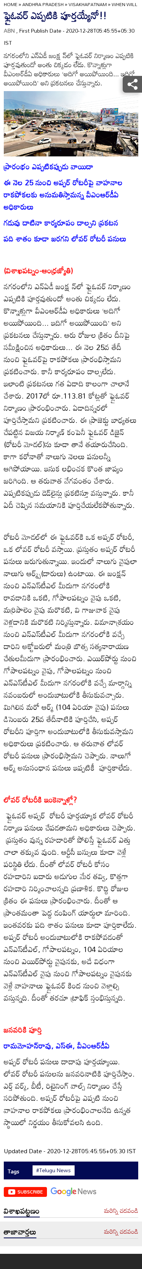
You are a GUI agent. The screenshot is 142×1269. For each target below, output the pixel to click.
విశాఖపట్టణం (22, 1210)
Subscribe (30, 1191)
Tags (13, 1171)
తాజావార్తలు (20, 1231)
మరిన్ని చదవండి (121, 1211)
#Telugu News (53, 1170)
